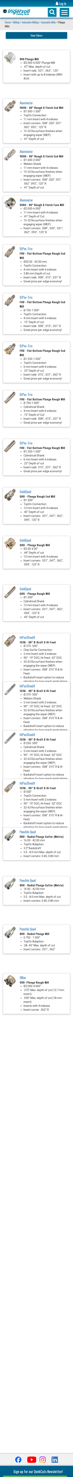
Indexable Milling (30, 22)
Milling (16, 22)
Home (8, 22)
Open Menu (64, 12)
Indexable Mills (48, 22)
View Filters (36, 35)
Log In (62, 3)
